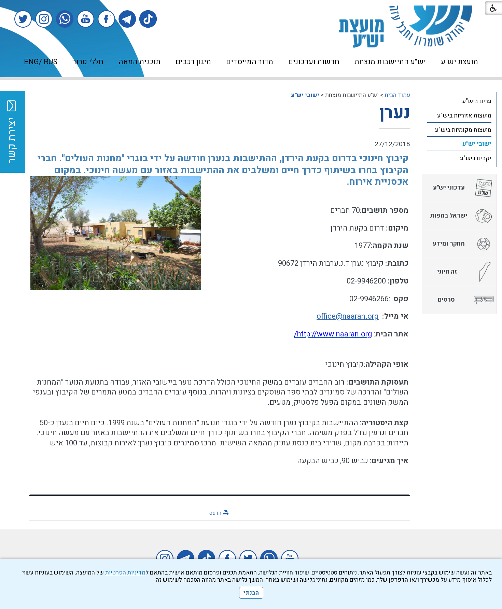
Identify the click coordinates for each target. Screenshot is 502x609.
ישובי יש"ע (305, 95)
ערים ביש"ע (476, 101)
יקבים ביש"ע (475, 158)
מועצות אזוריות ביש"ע (464, 115)
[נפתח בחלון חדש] (148, 19)
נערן (394, 112)
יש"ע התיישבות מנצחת (390, 61)
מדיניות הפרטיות (125, 572)
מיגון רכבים (193, 61)
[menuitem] (459, 61)
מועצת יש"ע (459, 61)
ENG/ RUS (40, 61)
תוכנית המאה (139, 61)
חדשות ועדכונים (313, 61)
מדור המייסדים (249, 61)
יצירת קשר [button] (11, 140)
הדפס (215, 513)
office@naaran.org (348, 316)
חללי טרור (87, 61)
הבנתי (251, 593)
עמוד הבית (397, 95)
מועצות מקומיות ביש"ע (463, 130)
